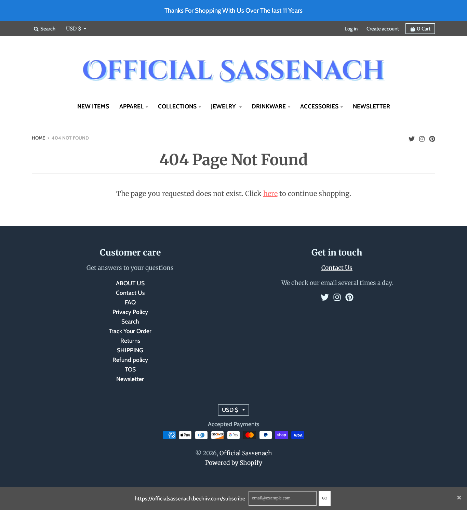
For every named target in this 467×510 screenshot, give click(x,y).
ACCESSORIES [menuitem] (319, 106)
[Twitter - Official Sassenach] (412, 137)
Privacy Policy (130, 311)
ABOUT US (130, 283)
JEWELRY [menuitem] (224, 106)
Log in (351, 29)
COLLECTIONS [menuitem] (177, 106)
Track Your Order (130, 331)
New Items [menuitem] (93, 106)
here (270, 193)
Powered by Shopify (233, 463)
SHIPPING (130, 350)
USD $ (73, 28)
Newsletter (130, 378)
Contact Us (130, 292)
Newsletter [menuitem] (371, 106)
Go (324, 498)
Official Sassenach (245, 453)
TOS (130, 369)
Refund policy (130, 359)
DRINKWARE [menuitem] (269, 106)
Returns (130, 340)
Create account (382, 29)
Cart (423, 29)
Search (130, 321)
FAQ (130, 302)
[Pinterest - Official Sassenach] (432, 137)
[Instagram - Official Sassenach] (422, 137)
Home (38, 138)
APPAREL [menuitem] (131, 106)
